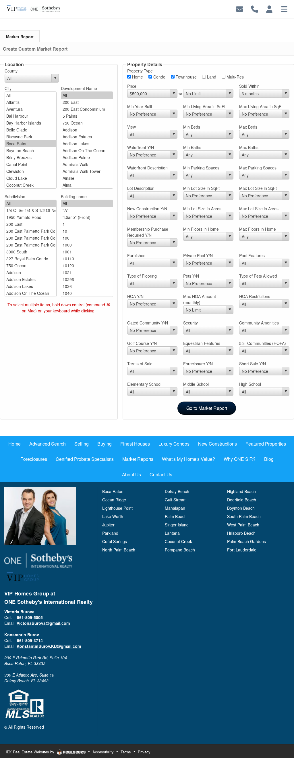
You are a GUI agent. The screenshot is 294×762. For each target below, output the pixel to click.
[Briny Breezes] (30, 157)
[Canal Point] (30, 164)
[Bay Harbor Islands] (30, 122)
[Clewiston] (30, 171)
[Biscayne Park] (30, 136)
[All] (30, 95)
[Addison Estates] (87, 136)
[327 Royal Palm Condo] (30, 258)
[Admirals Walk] (87, 164)
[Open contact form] (239, 8)
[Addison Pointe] (87, 157)
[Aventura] (30, 109)
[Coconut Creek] (30, 185)
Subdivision (15, 196)
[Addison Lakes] (87, 143)
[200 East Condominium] (87, 109)
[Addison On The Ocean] (87, 150)
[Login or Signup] (269, 8)
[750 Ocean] (87, 122)
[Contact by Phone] (254, 8)
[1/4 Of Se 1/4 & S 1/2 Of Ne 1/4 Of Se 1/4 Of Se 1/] (30, 210)
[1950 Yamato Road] (30, 217)
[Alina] (87, 185)
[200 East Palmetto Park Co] (30, 231)
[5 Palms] (87, 115)
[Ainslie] (87, 178)
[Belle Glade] (30, 129)
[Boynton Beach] (30, 150)
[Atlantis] (30, 102)
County (11, 71)
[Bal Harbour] (30, 115)
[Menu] (284, 8)
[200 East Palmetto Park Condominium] (30, 244)
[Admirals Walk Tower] (87, 171)
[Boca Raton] (30, 143)
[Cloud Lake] (30, 178)
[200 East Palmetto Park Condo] (30, 237)
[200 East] (87, 102)
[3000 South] (30, 251)
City (8, 88)
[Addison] (87, 129)
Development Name (79, 88)
